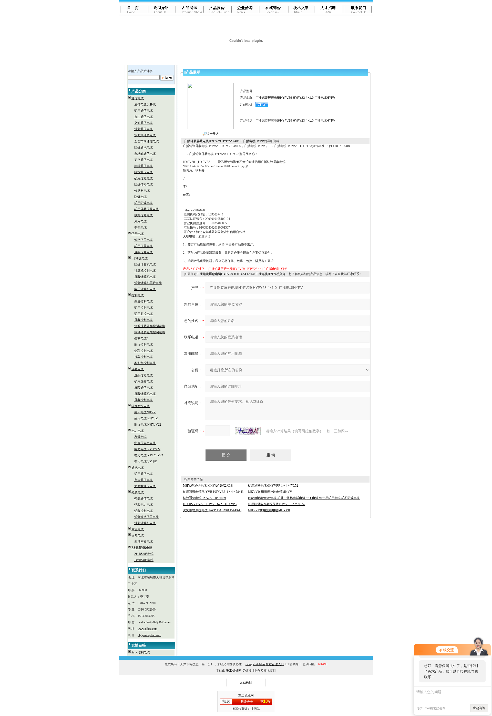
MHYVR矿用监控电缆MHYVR (269, 510)
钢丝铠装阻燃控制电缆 (149, 326)
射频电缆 (137, 535)
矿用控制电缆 (143, 307)
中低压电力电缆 (145, 443)
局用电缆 (140, 221)
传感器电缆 (142, 190)
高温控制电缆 (143, 301)
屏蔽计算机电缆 (145, 277)
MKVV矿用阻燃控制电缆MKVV (270, 492)
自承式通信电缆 (145, 153)
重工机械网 (233, 670)
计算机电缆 (139, 258)
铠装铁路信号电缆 (146, 517)
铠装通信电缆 (143, 129)
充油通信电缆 (143, 123)
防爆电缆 (140, 197)
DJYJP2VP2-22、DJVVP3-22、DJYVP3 (210, 504)
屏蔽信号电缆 (143, 252)
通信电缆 (137, 98)
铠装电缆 (137, 492)
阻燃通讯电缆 (143, 147)
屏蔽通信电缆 (143, 387)
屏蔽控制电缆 (143, 320)
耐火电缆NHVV (145, 412)
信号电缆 (137, 234)
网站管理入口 (274, 664)
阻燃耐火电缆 (140, 406)
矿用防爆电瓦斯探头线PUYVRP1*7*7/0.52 (276, 504)
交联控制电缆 (143, 350)
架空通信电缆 (143, 160)
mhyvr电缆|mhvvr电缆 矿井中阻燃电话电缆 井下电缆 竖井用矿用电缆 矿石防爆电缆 (304, 498)
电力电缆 (137, 431)
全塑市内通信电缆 (146, 141)
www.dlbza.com (147, 629)
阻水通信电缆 (143, 172)
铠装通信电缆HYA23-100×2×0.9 (204, 498)
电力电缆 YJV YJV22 (148, 455)
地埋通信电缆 (143, 166)
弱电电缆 (140, 227)
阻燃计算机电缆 (145, 264)
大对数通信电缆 (145, 486)
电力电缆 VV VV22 (147, 449)
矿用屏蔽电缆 (143, 381)
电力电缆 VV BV (145, 461)
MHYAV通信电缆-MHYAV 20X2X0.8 (208, 485)
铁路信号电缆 (143, 215)
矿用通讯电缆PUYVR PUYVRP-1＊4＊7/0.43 (213, 492)
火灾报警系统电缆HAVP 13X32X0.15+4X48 (212, 510)
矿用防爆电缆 (143, 203)
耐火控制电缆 (143, 344)
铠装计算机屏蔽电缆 (148, 283)
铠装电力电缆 (143, 504)
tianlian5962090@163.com (154, 622)
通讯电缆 (137, 467)
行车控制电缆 (143, 357)
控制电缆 (137, 295)
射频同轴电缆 (143, 541)
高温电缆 (140, 437)
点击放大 (213, 133)
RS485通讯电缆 (141, 548)
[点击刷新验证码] (248, 431)
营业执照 (246, 682)
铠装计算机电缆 (145, 523)
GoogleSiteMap (255, 664)
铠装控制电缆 (143, 511)
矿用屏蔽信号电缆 (146, 209)
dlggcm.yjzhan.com (149, 635)
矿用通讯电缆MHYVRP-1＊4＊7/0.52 (273, 485)
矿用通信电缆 (143, 110)
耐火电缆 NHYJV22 (147, 424)
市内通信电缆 (143, 117)
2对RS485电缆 (143, 554)
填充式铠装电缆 (145, 135)
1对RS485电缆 (143, 560)
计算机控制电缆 (145, 270)
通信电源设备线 (145, 104)
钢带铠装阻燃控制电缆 (149, 332)
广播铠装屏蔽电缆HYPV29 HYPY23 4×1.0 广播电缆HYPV (247, 269)
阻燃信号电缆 (143, 184)
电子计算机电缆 (145, 289)
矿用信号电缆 (143, 178)
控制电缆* (141, 338)
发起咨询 (479, 708)
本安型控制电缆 (145, 363)
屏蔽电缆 (137, 369)
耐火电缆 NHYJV (146, 418)
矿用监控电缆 (143, 314)
